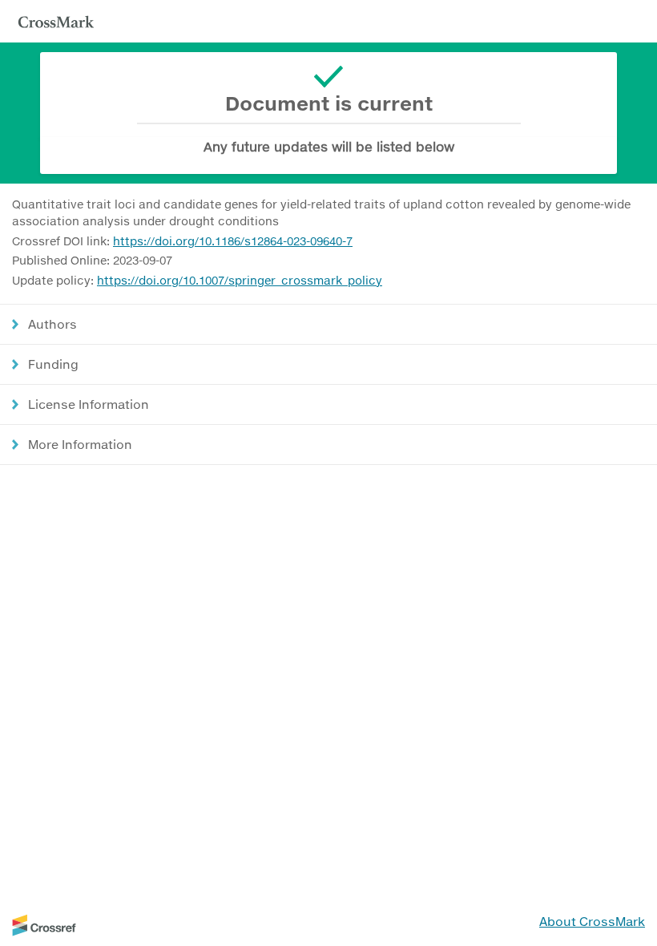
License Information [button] (88, 404)
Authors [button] (52, 324)
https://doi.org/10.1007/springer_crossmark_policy (239, 280)
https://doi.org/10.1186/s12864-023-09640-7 (233, 241)
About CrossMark (592, 921)
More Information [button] (80, 444)
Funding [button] (53, 364)
